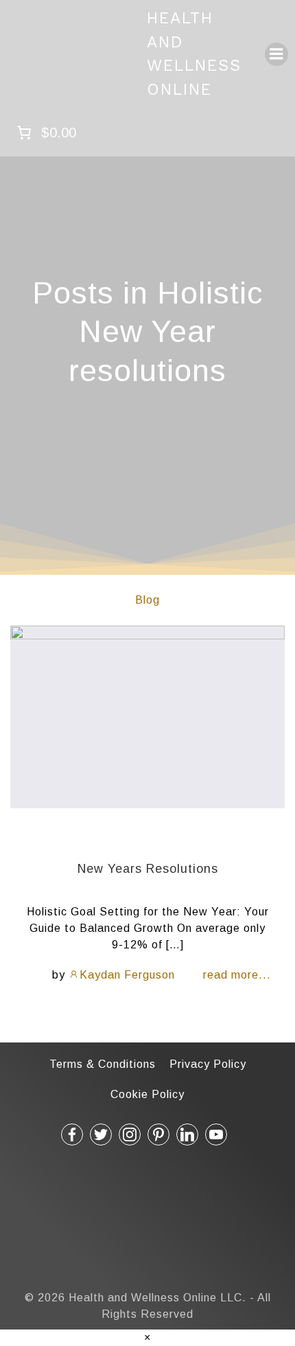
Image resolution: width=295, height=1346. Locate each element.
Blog (147, 600)
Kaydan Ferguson (127, 975)
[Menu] (276, 54)
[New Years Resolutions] (147, 716)
